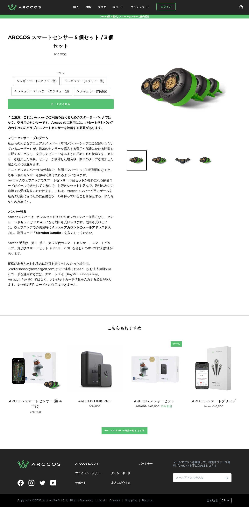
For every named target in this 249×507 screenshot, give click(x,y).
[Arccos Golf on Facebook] (21, 483)
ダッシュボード (140, 7)
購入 (76, 7)
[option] (124, 16)
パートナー (146, 463)
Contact (115, 500)
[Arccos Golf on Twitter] (42, 483)
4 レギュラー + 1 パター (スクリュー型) (41, 91)
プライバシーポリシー (89, 473)
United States (182, 493)
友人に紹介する (120, 482)
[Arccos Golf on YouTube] (53, 483)
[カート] (238, 7)
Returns (147, 500)
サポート (118, 7)
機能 (88, 7)
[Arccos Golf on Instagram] (31, 483)
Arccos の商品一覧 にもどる (127, 430)
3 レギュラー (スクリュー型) (84, 81)
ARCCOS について (87, 463)
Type (60, 72)
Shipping (131, 500)
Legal (101, 500)
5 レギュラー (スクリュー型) (37, 81)
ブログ (102, 7)
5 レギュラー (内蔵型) (92, 91)
